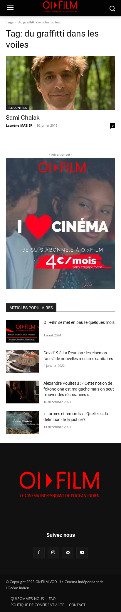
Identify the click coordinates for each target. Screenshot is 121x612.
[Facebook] (39, 552)
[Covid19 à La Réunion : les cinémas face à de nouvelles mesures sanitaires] (22, 361)
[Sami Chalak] (60, 83)
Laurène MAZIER (19, 125)
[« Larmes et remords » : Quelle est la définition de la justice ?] (22, 422)
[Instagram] (53, 552)
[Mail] (67, 552)
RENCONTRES (17, 108)
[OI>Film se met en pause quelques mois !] (22, 331)
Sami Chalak (23, 117)
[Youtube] (82, 552)
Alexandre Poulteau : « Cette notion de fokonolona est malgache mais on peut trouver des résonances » (78, 389)
